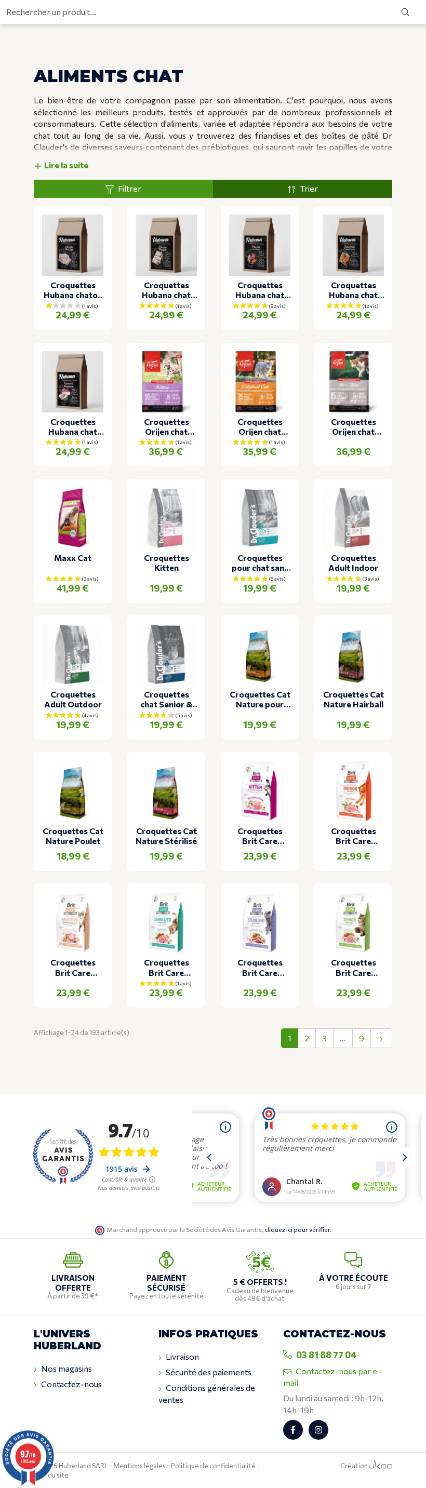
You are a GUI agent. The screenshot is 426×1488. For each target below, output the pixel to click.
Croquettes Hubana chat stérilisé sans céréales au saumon (353, 290)
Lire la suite (66, 165)
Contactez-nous (71, 1384)
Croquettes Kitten (166, 562)
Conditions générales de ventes (206, 1393)
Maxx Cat (72, 557)
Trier (309, 188)
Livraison (182, 1356)
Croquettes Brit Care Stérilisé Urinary (166, 967)
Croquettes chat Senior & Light (166, 699)
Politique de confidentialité (213, 1466)
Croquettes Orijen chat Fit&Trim (353, 426)
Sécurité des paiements (208, 1372)
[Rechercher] (405, 12)
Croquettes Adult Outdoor (73, 699)
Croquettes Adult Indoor (353, 562)
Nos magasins (66, 1368)
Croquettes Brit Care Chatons (260, 836)
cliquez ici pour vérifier (297, 1229)
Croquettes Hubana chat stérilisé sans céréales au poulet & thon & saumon (260, 290)
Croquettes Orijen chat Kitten (166, 426)
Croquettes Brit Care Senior (353, 967)
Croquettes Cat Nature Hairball (353, 699)
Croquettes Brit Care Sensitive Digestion (73, 967)
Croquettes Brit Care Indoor (353, 836)
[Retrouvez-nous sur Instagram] (318, 1430)
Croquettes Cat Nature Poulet (73, 836)
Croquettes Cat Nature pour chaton (260, 699)
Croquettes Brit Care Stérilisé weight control (260, 967)
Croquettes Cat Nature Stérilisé (166, 836)
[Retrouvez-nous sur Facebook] (293, 1430)
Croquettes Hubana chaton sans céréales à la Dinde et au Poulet (73, 290)
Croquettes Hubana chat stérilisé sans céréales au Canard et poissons (73, 426)
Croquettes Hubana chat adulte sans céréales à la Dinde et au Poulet (166, 290)
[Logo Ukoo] (380, 1465)
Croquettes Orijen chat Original (260, 426)
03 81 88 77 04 (326, 1354)
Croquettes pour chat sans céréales (260, 562)
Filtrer (129, 188)
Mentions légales (139, 1466)
